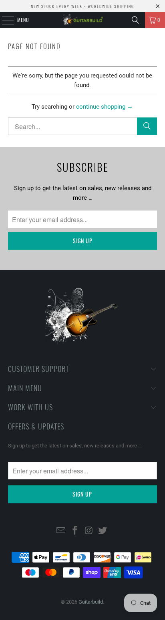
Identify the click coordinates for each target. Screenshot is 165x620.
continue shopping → (104, 106)
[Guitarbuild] (82, 20)
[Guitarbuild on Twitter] (103, 531)
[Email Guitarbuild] (61, 531)
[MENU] (3, 20)
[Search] (135, 20)
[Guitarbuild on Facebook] (75, 531)
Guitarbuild (90, 602)
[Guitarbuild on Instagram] (89, 531)
